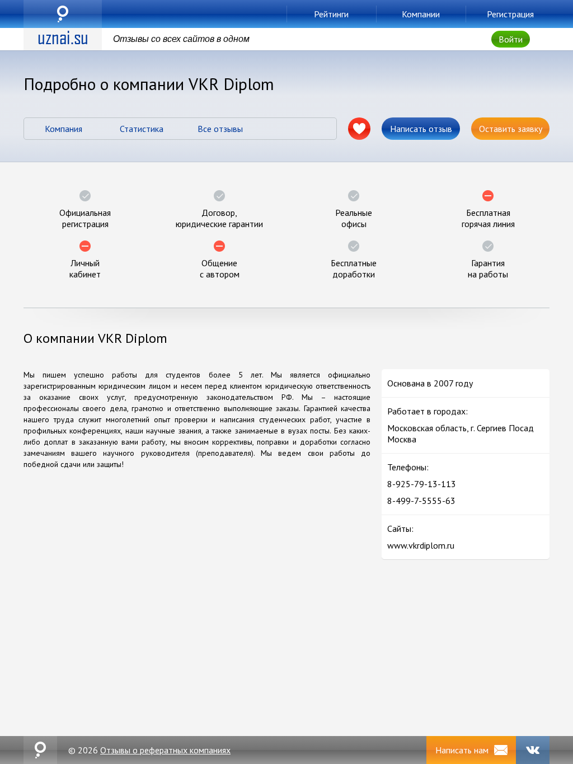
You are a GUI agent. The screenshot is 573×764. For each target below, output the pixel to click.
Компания (63, 128)
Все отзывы (220, 128)
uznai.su (63, 14)
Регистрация (510, 14)
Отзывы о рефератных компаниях (165, 750)
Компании (421, 14)
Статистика (141, 128)
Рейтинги (331, 14)
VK (532, 750)
